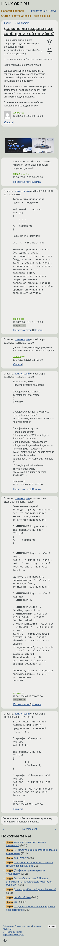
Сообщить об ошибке (12, 932)
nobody (17, 356)
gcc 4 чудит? (21, 858)
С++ (16, 902)
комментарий (22, 191)
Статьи (5, 15)
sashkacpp (18, 112)
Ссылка (8, 122)
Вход (52, 10)
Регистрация (39, 10)
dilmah (16, 174)
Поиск (46, 15)
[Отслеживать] (49, 50)
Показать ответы (22, 330)
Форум (15, 15)
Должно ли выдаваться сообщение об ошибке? (29, 30)
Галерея (18, 10)
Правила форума (22, 926)
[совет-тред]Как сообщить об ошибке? (35, 889)
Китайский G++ (22, 897)
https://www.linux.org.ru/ (13, 935)
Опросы (26, 15)
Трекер (36, 15)
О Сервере (8, 926)
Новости (6, 10)
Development (22, 23)
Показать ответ (21, 182)
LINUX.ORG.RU (15, 3)
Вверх (52, 926)
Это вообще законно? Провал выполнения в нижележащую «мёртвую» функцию (29, 881)
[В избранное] (49, 41)
